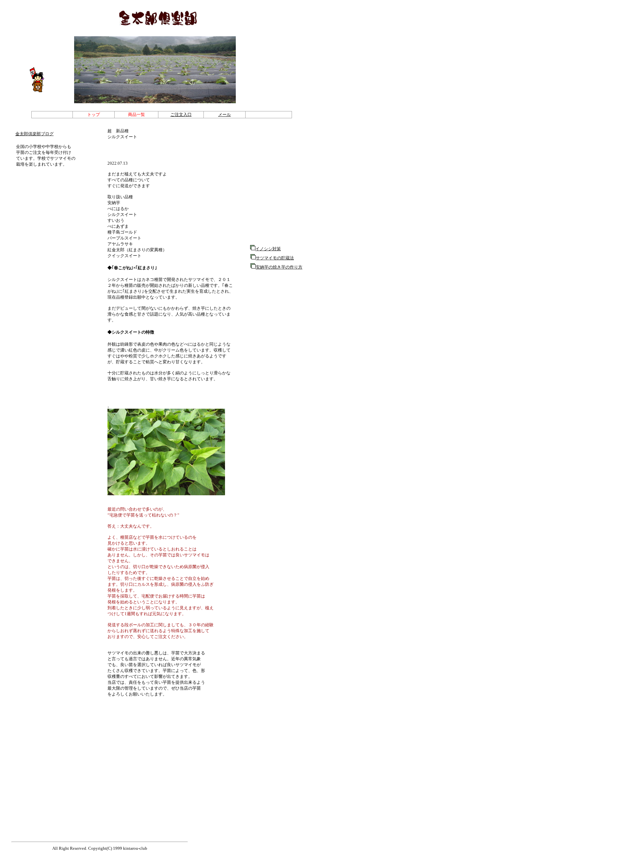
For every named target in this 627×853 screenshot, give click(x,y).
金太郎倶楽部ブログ (34, 133)
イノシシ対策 (268, 248)
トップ (93, 114)
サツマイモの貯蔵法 (275, 257)
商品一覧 (136, 114)
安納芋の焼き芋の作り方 (279, 267)
